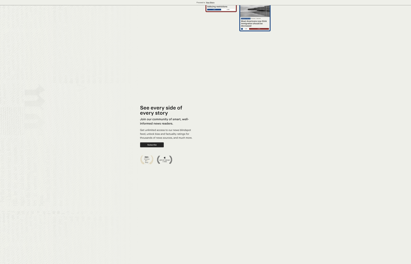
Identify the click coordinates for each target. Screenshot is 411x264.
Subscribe (152, 145)
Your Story (210, 2)
